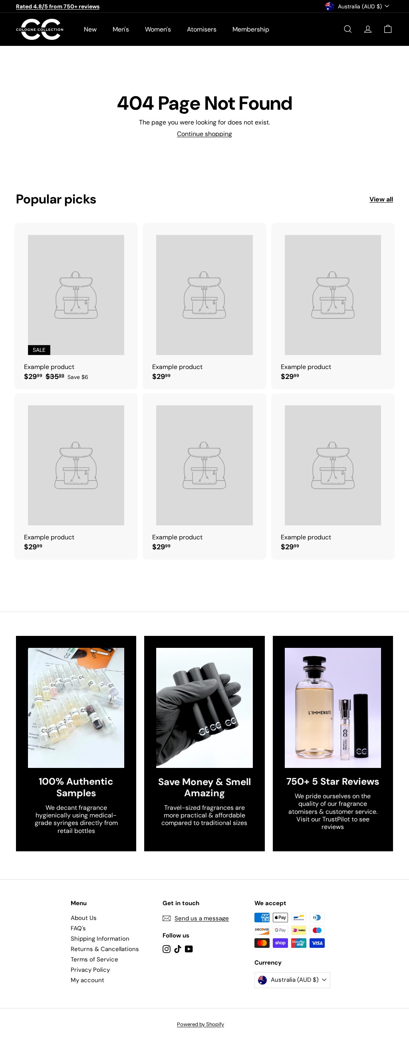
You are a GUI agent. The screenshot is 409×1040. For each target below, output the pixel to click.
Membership (250, 29)
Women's (158, 29)
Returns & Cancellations (105, 949)
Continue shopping (204, 134)
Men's (121, 29)
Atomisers (201, 29)
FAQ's (78, 928)
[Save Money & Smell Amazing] (204, 708)
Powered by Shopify (200, 1024)
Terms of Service (94, 959)
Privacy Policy (90, 970)
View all (381, 199)
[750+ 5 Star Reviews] (333, 708)
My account (87, 980)
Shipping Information (100, 939)
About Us (84, 918)
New (90, 29)
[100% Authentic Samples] (76, 708)
